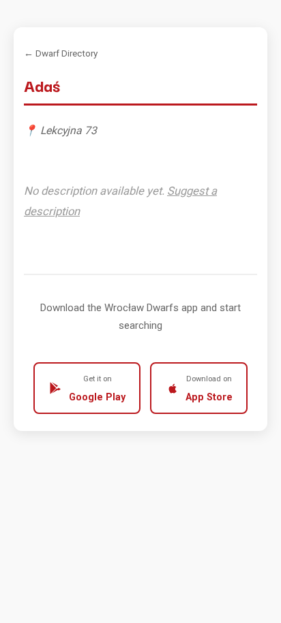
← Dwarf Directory (61, 53)
